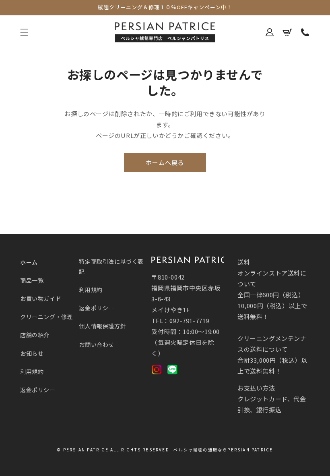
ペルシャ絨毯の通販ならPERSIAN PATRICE (223, 450)
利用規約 (31, 371)
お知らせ (31, 353)
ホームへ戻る (165, 162)
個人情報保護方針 (102, 326)
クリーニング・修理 (46, 317)
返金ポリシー (38, 390)
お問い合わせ (96, 344)
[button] (24, 32)
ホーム (29, 262)
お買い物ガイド (40, 298)
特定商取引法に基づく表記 (111, 266)
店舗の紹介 (35, 335)
